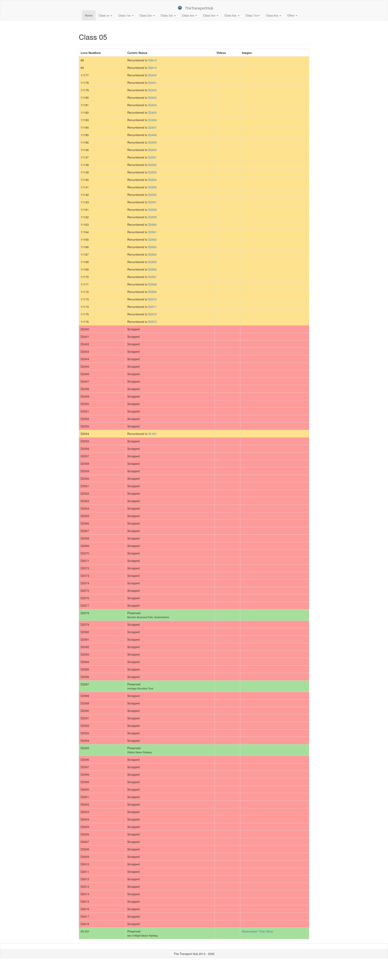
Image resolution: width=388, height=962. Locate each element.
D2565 (152, 262)
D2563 (152, 247)
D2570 (152, 299)
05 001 (152, 434)
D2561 (152, 232)
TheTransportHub (199, 7)
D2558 (152, 210)
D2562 (152, 239)
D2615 (152, 68)
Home (90, 15)
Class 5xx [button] (209, 15)
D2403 (152, 97)
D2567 (152, 277)
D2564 (152, 254)
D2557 (152, 202)
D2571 (152, 307)
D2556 (152, 195)
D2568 (152, 284)
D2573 (152, 322)
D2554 (152, 180)
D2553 (152, 172)
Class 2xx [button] (146, 15)
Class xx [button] (104, 15)
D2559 (152, 217)
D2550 (152, 150)
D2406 (152, 120)
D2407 (152, 127)
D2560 (152, 224)
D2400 (152, 75)
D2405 (152, 112)
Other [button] (291, 15)
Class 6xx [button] (230, 15)
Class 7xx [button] (252, 15)
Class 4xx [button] (188, 15)
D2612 (152, 60)
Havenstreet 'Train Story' (257, 931)
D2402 (152, 90)
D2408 (152, 135)
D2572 (152, 314)
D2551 (152, 157)
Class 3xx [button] (167, 15)
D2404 (152, 105)
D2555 (152, 187)
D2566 (152, 269)
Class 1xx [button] (124, 15)
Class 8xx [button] (272, 15)
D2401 (152, 83)
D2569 (152, 292)
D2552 (152, 165)
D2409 (152, 142)
